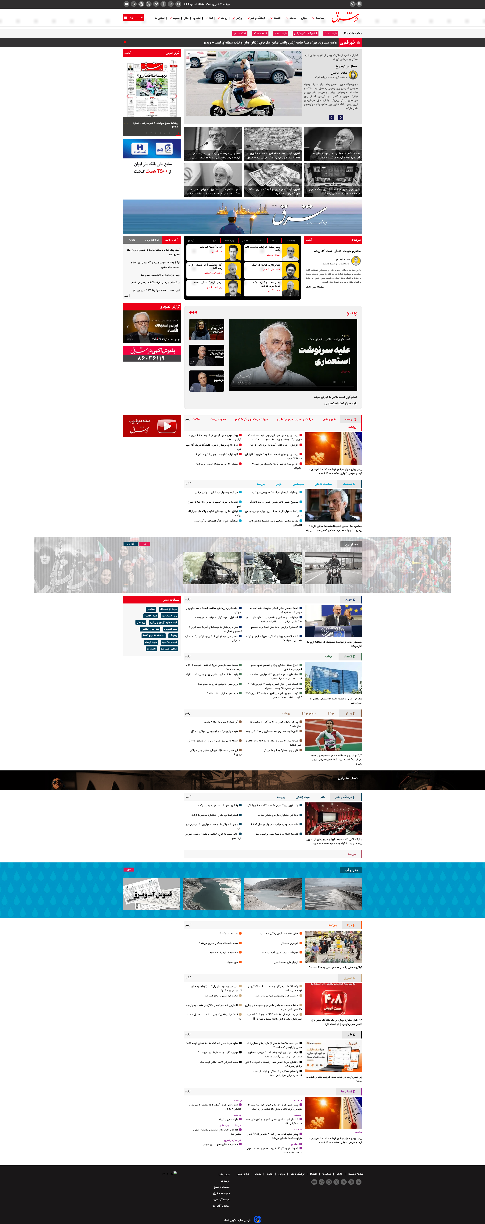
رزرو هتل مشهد (169, 616)
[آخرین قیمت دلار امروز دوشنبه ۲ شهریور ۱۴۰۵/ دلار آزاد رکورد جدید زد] (273, 180)
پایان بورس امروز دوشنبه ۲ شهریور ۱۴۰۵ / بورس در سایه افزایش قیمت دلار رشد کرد (334, 191)
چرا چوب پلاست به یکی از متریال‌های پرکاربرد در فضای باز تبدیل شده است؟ (274, 1045)
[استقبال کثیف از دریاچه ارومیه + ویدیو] (333, 894)
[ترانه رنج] (206, 381)
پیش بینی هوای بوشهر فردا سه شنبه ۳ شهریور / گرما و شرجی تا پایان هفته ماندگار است (335, 471)
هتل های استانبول (150, 629)
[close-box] (126, 42)
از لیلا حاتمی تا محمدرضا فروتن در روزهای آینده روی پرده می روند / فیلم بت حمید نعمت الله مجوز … (334, 841)
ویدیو (352, 313)
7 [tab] (151, 133)
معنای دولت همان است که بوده (337, 251)
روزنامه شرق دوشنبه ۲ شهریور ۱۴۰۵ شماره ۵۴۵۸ (155, 125)
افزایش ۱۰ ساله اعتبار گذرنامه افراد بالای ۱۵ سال (273, 445)
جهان (304, 18)
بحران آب (351, 870)
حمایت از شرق (222, 1187)
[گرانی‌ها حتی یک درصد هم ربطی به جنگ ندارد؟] (333, 947)
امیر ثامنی (217, 251)
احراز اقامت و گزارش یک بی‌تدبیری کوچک (266, 284)
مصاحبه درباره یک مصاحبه (224, 952)
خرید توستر (151, 642)
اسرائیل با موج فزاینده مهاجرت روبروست (216, 617)
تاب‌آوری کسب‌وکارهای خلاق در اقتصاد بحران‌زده (212, 1005)
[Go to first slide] (128, 327)
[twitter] (149, 4)
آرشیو (127, 53)
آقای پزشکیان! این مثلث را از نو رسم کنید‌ (205, 266)
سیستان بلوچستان (230, 1125)
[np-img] (152, 96)
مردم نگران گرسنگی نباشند (208, 283)
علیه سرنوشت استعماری (340, 403)
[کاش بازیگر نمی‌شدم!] (206, 329)
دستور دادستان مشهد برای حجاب (220, 1144)
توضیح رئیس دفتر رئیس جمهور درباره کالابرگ (274, 502)
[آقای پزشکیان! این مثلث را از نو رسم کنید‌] (233, 270)
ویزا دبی (151, 609)
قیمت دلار (331, 33)
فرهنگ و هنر (258, 18)
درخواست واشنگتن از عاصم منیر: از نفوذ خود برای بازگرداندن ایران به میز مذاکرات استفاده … (274, 619)
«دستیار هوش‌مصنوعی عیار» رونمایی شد (276, 996)
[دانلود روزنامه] (125, 123)
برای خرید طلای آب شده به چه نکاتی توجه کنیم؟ (211, 1043)
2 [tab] (174, 133)
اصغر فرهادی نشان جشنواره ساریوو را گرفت (214, 815)
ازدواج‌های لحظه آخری (286, 962)
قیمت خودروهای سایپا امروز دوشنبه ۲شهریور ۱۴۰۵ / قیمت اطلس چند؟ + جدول (274, 695)
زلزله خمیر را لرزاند (228, 1119)
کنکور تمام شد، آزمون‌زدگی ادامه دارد (278, 934)
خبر (144, 544)
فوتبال (330, 713)
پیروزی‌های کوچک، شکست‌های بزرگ (262, 248)
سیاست (320, 18)
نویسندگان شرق (221, 1199)
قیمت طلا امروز (169, 642)
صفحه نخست (355, 1174)
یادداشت (290, 241)
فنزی (214, 241)
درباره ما (225, 1181)
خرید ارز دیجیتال (168, 609)
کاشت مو (151, 649)
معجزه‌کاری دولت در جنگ (266, 265)
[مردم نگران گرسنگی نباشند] (233, 288)
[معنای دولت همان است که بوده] (356, 261)
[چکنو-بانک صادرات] (152, 149)
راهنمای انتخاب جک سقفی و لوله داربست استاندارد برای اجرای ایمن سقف (277, 1073)
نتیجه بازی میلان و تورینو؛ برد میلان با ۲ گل (214, 731)
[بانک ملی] (152, 168)
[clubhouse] (134, 4)
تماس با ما (224, 1175)
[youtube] (126, 4)
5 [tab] (160, 133)
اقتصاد (277, 18)
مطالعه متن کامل (315, 287)
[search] (178, 4)
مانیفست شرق (221, 1193)
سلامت (196, 419)
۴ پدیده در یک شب (227, 934)
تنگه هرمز (240, 33)
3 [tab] (169, 133)
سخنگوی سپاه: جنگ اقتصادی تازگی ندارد (216, 521)
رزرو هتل (141, 622)
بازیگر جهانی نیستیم (167, 339)
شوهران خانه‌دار (290, 943)
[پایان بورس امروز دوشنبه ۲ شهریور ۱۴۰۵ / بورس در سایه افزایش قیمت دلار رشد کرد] (333, 180)
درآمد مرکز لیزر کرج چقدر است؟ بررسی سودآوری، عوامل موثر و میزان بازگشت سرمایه (274, 1054)
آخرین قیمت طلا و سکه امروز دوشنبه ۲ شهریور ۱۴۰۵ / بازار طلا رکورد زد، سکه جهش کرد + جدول (275, 42)
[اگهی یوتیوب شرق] (152, 426)
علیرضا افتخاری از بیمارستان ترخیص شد (277, 834)
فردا (210, 18)
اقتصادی (296, 1144)
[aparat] (141, 4)
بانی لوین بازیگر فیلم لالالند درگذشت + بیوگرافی (272, 805)
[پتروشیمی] (242, 217)
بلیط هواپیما (151, 616)
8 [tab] (146, 133)
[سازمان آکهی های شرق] (152, 353)
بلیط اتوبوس (170, 629)
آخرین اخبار (171, 240)
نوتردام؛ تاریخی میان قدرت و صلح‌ (280, 952)
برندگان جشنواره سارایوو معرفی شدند (278, 815)
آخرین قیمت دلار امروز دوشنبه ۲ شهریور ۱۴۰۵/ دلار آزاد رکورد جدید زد (274, 191)
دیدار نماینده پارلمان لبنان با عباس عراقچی (216, 492)
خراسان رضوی (233, 1139)
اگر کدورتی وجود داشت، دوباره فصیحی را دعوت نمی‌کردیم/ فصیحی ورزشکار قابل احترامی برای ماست (336, 759)
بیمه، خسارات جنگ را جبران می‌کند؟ (218, 943)
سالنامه (259, 241)
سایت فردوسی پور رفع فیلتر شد (221, 996)
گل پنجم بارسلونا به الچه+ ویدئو (281, 750)
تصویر (176, 18)
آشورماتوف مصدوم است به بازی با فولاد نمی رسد (272, 731)
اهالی (245, 241)
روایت (224, 18)
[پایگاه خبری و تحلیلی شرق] (345, 21)
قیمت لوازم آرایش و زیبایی (163, 622)
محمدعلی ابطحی (271, 269)
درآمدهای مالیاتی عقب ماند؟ (222, 693)
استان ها (159, 18)
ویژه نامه (229, 241)
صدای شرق (243, 1174)
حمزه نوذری (343, 259)
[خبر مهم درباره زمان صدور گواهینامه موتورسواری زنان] (212, 568)
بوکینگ (173, 636)
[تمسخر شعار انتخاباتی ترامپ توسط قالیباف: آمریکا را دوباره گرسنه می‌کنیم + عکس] (333, 144)
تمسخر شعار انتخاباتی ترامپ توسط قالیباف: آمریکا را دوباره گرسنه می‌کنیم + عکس (336, 155)
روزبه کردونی (273, 255)
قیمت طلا (281, 33)
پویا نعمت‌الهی (214, 287)
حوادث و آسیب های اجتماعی (295, 419)
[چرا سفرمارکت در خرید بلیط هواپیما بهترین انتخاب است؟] (333, 1056)
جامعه (293, 18)
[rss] (171, 4)
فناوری (196, 18)
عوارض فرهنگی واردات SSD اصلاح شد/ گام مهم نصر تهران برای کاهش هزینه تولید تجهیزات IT (274, 1017)
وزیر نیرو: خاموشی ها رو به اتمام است (217, 684)
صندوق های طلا (169, 649)
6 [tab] (155, 133)
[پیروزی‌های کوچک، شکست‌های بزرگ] (290, 252)
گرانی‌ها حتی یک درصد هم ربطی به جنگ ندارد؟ (335, 967)
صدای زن (351, 544)
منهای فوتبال (308, 713)
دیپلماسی (298, 484)
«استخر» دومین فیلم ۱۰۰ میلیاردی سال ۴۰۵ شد (273, 824)
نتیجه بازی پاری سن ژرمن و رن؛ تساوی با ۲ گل (213, 741)
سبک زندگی (303, 797)
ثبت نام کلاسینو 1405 (153, 636)
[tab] (171, 240)
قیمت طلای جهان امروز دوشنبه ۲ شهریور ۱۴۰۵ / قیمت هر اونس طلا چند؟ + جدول (275, 686)
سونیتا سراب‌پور (337, 82)
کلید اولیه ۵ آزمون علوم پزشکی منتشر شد (216, 454)
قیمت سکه (260, 33)
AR (352, 4)
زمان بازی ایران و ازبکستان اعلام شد (160, 275)
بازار (186, 18)
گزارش (130, 544)
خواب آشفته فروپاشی (210, 247)
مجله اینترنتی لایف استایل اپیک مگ (219, 1062)
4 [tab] (165, 133)
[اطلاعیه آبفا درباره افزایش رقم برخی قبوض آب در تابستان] (151, 894)
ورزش (239, 18)
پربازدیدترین (152, 240)
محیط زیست (218, 419)
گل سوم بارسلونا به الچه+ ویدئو (221, 722)
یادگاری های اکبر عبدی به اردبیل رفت (218, 805)
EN (359, 4)
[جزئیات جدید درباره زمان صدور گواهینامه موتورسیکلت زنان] (333, 568)
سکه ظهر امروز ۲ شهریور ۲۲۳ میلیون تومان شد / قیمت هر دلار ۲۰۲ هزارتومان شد (274, 676)
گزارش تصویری (170, 306)
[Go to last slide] (128, 96)
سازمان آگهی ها (221, 1206)
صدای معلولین (348, 778)
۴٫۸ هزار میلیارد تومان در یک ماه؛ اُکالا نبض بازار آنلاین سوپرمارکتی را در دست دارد (336, 1022)
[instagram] (163, 4)
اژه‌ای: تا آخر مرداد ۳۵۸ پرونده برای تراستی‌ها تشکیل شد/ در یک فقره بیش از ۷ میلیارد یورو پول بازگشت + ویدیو (215, 191)
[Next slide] (340, 117)
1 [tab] (178, 133)
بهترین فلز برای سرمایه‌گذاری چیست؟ (218, 1052)
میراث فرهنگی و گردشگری (251, 419)
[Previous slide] (331, 117)
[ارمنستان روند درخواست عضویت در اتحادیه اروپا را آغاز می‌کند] (333, 621)
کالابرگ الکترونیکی (305, 33)
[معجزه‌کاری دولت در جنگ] (290, 270)
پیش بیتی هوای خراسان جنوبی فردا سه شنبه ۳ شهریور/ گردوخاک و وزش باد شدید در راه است (275, 437)
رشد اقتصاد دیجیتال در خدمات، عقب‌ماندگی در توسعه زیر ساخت (335, 73)
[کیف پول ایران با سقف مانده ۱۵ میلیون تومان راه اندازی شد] (333, 678)
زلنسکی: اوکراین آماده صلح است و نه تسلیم (274, 627)
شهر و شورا (329, 419)
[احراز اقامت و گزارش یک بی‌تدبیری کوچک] (290, 288)
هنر (323, 797)
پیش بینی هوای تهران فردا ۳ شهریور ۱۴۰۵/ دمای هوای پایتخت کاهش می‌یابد (274, 1136)
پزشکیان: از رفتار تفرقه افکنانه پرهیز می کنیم (155, 283)
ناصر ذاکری (274, 290)
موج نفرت (232, 962)
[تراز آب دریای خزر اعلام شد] (212, 894)
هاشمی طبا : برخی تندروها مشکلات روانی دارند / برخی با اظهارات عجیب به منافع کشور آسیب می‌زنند (333, 528)
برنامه (274, 241)
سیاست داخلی (323, 484)
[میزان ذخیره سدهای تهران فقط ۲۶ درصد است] (273, 894)
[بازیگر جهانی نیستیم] (206, 355)
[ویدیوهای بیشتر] (193, 313)
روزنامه (132, 240)
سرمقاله (356, 239)
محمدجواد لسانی (213, 273)
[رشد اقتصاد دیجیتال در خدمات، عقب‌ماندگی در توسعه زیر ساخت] (244, 83)
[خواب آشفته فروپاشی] (233, 252)
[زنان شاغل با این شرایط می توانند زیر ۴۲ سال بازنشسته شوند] (273, 568)
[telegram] (156, 4)
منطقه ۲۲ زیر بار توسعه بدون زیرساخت (217, 464)
